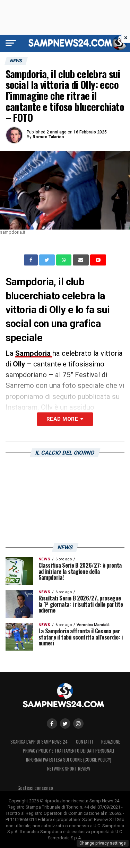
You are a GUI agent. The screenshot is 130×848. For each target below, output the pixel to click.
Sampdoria (33, 353)
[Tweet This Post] (47, 259)
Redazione (110, 741)
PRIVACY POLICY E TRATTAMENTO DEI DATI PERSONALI (68, 750)
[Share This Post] (64, 259)
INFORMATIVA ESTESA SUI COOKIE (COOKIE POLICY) (68, 759)
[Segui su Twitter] (65, 723)
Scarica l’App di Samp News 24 (39, 741)
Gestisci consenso (35, 787)
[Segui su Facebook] (52, 723)
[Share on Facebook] (31, 259)
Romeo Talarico (48, 136)
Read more (62, 419)
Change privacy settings (102, 843)
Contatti (84, 741)
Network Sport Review (68, 768)
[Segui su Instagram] (78, 723)
